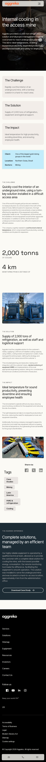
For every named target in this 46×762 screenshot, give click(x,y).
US (3, 707)
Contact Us (7, 675)
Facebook (6, 690)
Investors (6, 662)
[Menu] (39, 4)
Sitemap (5, 642)
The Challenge (14, 80)
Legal (4, 730)
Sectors (5, 629)
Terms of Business (9, 726)
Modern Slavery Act (10, 734)
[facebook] (26, 470)
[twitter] (34, 470)
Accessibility (7, 722)
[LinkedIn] (41, 470)
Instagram (24, 690)
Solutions (6, 635)
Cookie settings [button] (8, 741)
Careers (5, 668)
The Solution (13, 105)
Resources (7, 655)
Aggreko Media (12, 690)
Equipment (7, 648)
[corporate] (12, 3)
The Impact (12, 127)
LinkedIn (18, 690)
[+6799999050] (23, 757)
